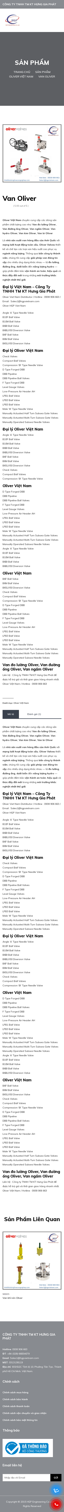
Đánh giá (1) (34, 714)
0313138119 (16, 1362)
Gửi (56, 1477)
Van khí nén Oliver (13, 1297)
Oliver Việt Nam (21, 703)
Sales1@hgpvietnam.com (24, 1358)
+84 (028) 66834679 (18, 1353)
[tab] (11, 714)
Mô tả (11, 714)
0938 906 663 (19, 1349)
